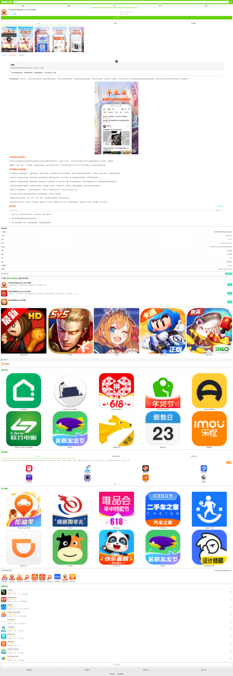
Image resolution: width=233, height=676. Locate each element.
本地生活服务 (12, 55)
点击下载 (116, 17)
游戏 (68, 6)
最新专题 (145, 670)
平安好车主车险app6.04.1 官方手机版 (19, 283)
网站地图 (112, 674)
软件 (114, 6)
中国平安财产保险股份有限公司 (223, 232)
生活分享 (4, 55)
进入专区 (229, 462)
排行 (160, 6)
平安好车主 (21, 55)
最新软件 (87, 670)
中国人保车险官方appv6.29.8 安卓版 (19, 291)
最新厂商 (203, 670)
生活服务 (14, 14)
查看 (230, 284)
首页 (22, 6)
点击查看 (229, 250)
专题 (206, 6)
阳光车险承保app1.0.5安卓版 (17, 300)
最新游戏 (29, 670)
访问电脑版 (120, 674)
